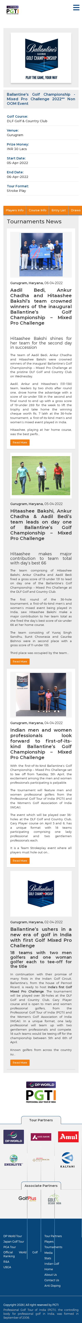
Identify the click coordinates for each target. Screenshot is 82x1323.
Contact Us (51, 1280)
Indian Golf (51, 1263)
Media (48, 1252)
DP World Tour (12, 1236)
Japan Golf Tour (13, 1241)
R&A (6, 1261)
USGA (7, 1267)
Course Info (37, 210)
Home (48, 1269)
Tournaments (53, 1247)
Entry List (58, 210)
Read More (20, 442)
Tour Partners (53, 1236)
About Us (50, 1274)
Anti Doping (52, 1285)
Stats (47, 1258)
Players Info (15, 210)
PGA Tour (9, 1247)
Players (49, 1241)
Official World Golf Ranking (20, 1254)
